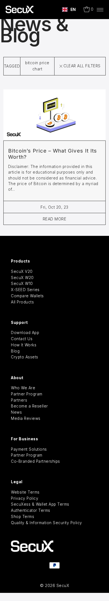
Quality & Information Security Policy (46, 523)
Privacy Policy (24, 498)
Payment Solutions (29, 449)
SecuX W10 (22, 283)
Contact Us (21, 339)
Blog (15, 351)
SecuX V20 (22, 271)
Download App (25, 332)
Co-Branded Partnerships (35, 461)
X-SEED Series (25, 289)
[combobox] (69, 9)
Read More (55, 219)
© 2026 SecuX (54, 585)
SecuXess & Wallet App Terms (40, 504)
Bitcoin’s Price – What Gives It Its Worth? (52, 154)
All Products (22, 302)
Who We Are (23, 388)
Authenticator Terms (30, 510)
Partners (19, 400)
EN (73, 9)
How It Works (23, 345)
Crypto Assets (24, 357)
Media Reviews (26, 418)
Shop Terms (22, 516)
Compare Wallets (27, 296)
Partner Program (26, 394)
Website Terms (25, 492)
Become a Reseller (29, 406)
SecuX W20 (22, 277)
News (16, 412)
